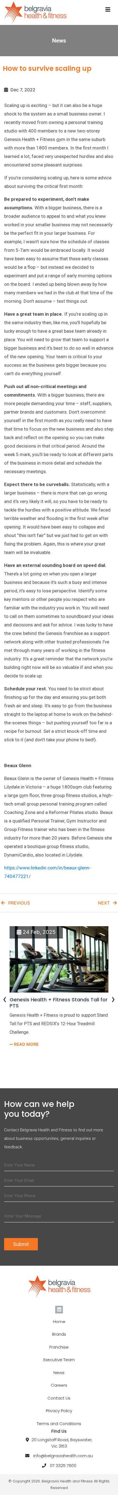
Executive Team (59, 1360)
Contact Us (59, 1398)
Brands (59, 1334)
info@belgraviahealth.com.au (63, 1456)
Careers (59, 1385)
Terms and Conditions (59, 1423)
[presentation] (5, 1000)
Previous (17, 903)
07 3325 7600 (63, 1465)
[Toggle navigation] (108, 9)
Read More (26, 1044)
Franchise (59, 1347)
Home (59, 1321)
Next (105, 903)
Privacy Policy (59, 1411)
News (59, 1372)
